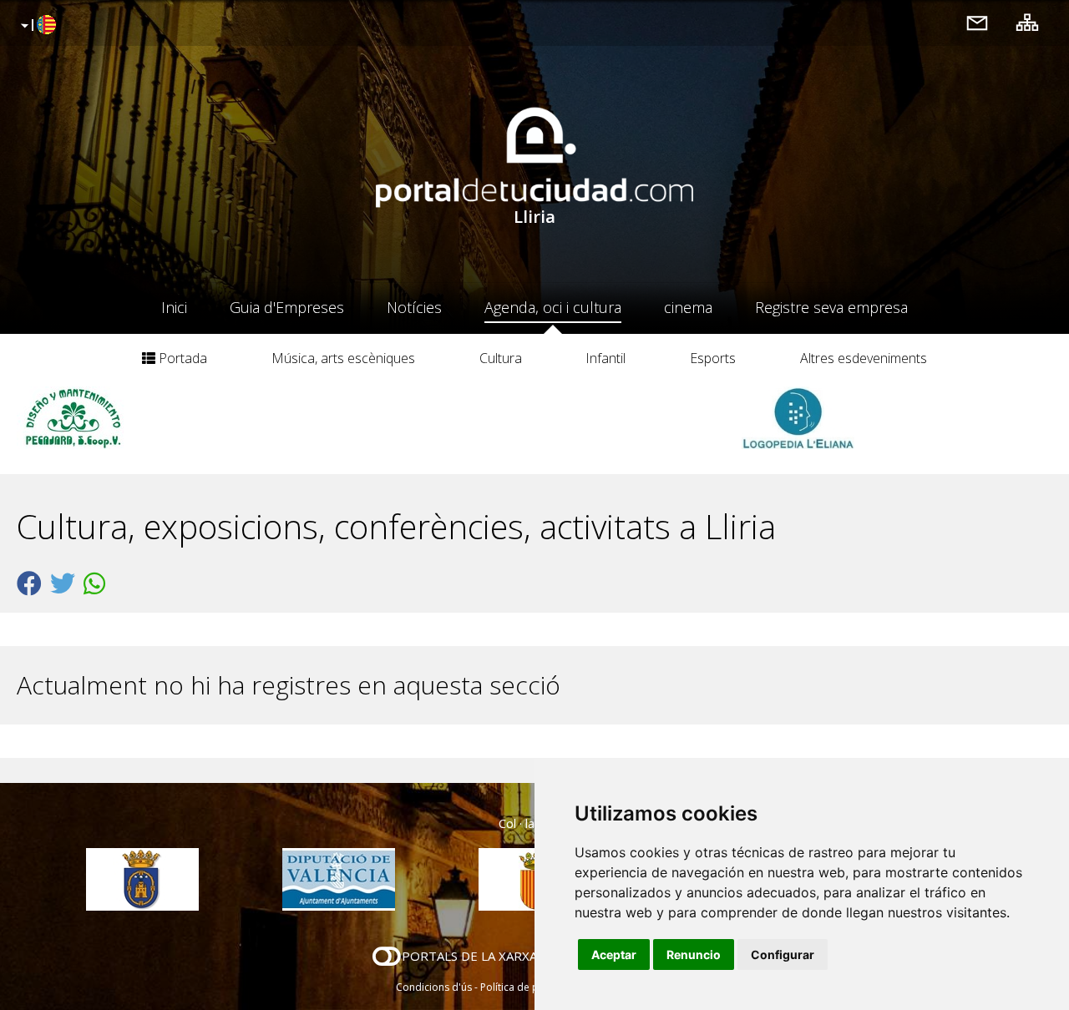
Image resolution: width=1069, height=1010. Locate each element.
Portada (181, 358)
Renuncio (693, 954)
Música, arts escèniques (343, 358)
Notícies (414, 307)
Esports (713, 358)
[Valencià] (36, 26)
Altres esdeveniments (863, 358)
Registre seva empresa (831, 307)
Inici (174, 307)
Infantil (605, 358)
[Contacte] (977, 22)
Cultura (500, 358)
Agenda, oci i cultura (552, 307)
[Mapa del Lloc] (1027, 22)
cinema (688, 307)
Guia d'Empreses (287, 307)
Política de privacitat (528, 987)
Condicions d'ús (434, 987)
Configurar (782, 954)
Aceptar (613, 954)
